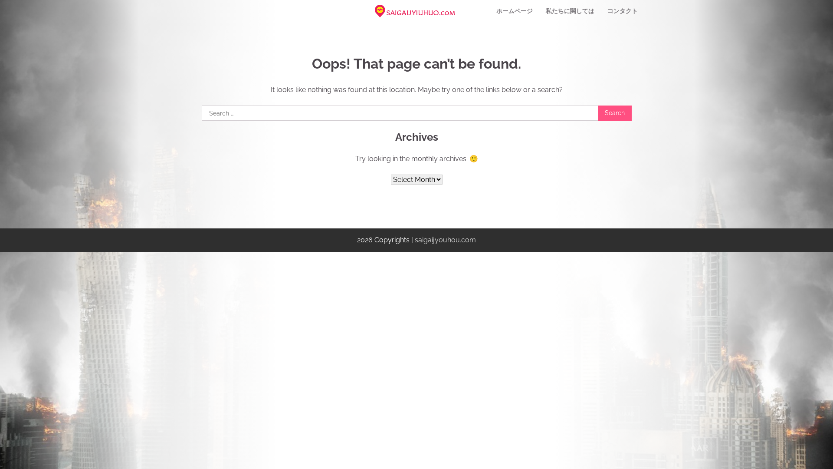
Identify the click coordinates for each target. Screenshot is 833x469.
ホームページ (514, 10)
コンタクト (622, 10)
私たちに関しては (570, 10)
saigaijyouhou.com (445, 240)
